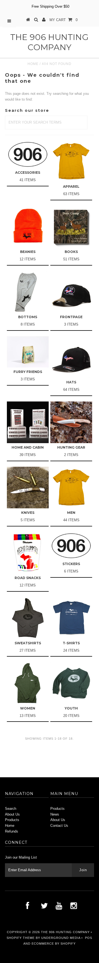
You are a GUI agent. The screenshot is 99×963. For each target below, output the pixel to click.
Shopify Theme (21, 937)
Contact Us (59, 826)
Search (10, 809)
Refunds (11, 831)
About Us (12, 814)
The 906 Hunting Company (49, 42)
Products (12, 820)
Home (33, 64)
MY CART (64, 20)
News (54, 814)
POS (88, 937)
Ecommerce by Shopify (54, 943)
